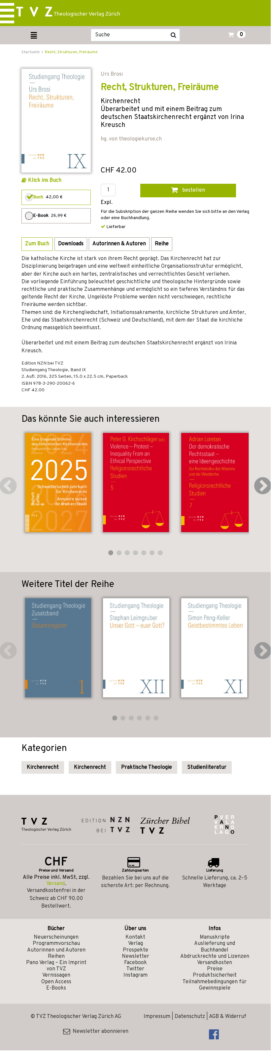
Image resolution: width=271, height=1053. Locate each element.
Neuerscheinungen (56, 937)
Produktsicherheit (215, 975)
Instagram (135, 975)
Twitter (135, 969)
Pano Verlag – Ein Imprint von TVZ (56, 965)
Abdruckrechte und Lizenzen (214, 956)
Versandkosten (214, 962)
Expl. (107, 203)
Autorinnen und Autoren (56, 950)
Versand (55, 883)
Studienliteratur (206, 767)
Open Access (56, 982)
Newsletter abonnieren (99, 1031)
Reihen (56, 956)
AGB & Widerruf (227, 1016)
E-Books (56, 988)
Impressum (157, 1016)
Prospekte (135, 950)
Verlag (135, 943)
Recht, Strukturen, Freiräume (71, 52)
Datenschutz (190, 1016)
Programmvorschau (56, 943)
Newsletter (135, 956)
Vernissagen (56, 975)
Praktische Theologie (146, 767)
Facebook (135, 962)
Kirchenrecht (43, 767)
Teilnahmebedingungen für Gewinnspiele (215, 985)
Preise (214, 969)
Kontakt (135, 937)
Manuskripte (215, 937)
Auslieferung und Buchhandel (214, 946)
